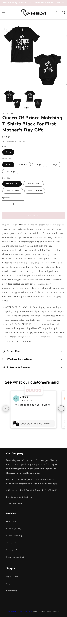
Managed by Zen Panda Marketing (19, 611)
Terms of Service (14, 543)
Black (8, 152)
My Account (12, 577)
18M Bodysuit (13, 191)
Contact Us (11, 591)
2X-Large (10, 171)
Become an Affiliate (15, 557)
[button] (3, 12)
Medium (23, 164)
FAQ (8, 584)
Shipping (5, 141)
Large (38, 164)
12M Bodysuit (33, 184)
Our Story (11, 522)
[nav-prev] (6, 408)
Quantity (6, 197)
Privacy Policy (12, 550)
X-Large (53, 164)
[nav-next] (61, 408)
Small (8, 164)
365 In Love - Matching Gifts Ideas (49, 611)
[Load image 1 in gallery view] (12, 99)
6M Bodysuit (12, 184)
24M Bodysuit (35, 191)
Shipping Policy (13, 529)
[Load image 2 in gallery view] (33, 99)
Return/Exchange (14, 536)
